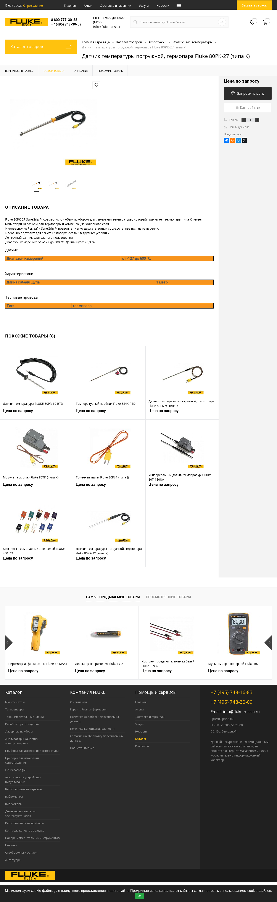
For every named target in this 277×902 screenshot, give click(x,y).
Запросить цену (250, 93)
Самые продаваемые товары (113, 597)
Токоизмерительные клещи (24, 717)
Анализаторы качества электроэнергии (21, 741)
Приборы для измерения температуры (32, 751)
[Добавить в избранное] (96, 85)
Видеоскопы (13, 804)
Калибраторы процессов (22, 724)
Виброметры (14, 796)
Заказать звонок (254, 5)
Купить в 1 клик (250, 107)
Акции (88, 5)
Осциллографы (15, 770)
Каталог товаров (26, 46)
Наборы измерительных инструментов (32, 838)
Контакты (142, 746)
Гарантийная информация (88, 709)
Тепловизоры (14, 709)
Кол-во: (234, 120)
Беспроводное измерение (23, 789)
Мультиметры (15, 702)
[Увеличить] (53, 124)
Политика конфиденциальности (92, 729)
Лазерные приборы (19, 731)
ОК (140, 895)
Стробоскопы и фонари (21, 852)
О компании (78, 702)
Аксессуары (13, 860)
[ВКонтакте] (226, 140)
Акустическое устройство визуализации (23, 779)
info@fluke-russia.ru (241, 711)
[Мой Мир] (238, 140)
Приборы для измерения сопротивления (22, 760)
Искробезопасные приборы (24, 823)
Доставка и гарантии (115, 5)
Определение (33, 5)
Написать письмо (82, 748)
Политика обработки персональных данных (95, 719)
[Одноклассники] (232, 140)
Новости (162, 5)
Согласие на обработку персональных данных (96, 738)
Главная (70, 5)
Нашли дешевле (239, 127)
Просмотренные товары (168, 597)
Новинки (11, 845)
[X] (244, 140)
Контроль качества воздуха (24, 830)
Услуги (144, 5)
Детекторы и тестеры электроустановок (20, 813)
